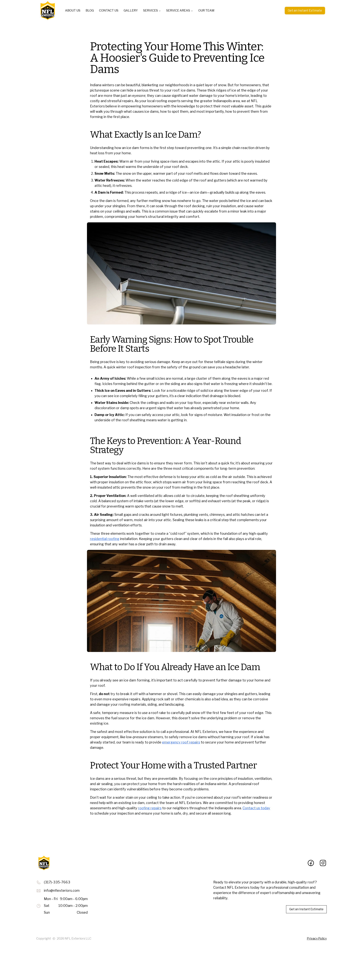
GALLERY (131, 10)
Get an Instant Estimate (305, 10)
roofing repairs (149, 808)
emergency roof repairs (181, 742)
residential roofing (104, 539)
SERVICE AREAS (178, 10)
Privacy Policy (317, 938)
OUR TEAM (206, 10)
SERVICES (150, 10)
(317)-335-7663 (57, 882)
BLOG (90, 10)
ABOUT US (72, 10)
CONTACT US (108, 10)
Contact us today (256, 808)
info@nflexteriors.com (62, 890)
